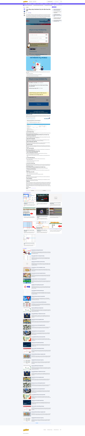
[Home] (24, 9)
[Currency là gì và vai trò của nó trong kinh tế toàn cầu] (27, 275)
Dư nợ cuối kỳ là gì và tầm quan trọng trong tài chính (38, 336)
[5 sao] (35, 188)
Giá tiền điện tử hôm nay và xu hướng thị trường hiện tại (39, 429)
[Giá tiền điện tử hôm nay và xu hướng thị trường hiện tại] (27, 431)
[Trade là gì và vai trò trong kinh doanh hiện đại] (27, 344)
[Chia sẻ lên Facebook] (24, 11)
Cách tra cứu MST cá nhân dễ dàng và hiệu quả (38, 348)
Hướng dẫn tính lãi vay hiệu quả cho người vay (38, 417)
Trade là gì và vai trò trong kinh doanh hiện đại (38, 342)
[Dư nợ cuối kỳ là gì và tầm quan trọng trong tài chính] (27, 338)
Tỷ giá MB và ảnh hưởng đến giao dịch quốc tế (38, 284)
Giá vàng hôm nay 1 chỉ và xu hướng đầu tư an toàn (42, 5)
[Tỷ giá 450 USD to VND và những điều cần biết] (27, 321)
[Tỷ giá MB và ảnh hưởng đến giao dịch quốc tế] (27, 286)
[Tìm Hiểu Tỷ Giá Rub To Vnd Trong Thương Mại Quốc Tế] (27, 281)
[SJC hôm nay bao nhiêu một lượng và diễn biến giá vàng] (27, 304)
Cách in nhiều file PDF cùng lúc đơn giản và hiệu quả (29, 230)
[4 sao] (34, 188)
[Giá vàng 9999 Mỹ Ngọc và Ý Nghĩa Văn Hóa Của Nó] (27, 315)
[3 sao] (33, 188)
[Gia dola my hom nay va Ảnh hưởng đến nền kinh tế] (27, 327)
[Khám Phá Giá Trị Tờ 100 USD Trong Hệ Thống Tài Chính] (27, 425)
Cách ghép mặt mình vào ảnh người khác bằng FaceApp (55, 203)
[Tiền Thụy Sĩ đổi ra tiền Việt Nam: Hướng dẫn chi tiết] (27, 356)
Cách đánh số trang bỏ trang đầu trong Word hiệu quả (42, 230)
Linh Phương (29, 12)
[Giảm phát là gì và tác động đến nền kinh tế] (27, 252)
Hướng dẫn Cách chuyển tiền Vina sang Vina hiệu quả (29, 203)
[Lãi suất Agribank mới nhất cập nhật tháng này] (27, 292)
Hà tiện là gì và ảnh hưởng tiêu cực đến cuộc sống (30, 5)
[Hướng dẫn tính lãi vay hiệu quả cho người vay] (27, 362)
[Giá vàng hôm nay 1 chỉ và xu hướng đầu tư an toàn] (27, 269)
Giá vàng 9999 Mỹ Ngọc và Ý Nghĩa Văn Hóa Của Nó (38, 313)
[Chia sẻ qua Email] (24, 13)
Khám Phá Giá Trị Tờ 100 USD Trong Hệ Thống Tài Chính (39, 423)
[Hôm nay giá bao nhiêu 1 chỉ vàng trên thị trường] (27, 257)
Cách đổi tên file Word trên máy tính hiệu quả (29, 243)
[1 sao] (31, 188)
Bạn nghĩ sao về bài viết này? (28, 188)
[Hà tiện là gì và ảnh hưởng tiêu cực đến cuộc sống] (27, 263)
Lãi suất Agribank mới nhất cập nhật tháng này (38, 290)
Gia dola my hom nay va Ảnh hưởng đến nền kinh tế (38, 325)
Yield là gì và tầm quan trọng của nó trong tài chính (38, 296)
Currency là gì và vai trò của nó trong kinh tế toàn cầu (38, 273)
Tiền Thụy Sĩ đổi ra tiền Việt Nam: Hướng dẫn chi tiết (38, 354)
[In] (24, 15)
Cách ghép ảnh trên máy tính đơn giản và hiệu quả (42, 217)
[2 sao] (32, 188)
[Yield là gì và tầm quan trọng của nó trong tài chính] (27, 298)
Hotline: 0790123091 (50, 1)
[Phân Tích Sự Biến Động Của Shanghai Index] (27, 310)
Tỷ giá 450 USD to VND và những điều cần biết (38, 319)
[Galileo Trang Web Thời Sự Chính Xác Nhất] (25, 1)
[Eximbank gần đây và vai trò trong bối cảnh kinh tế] (27, 333)
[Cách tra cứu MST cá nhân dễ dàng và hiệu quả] (27, 350)
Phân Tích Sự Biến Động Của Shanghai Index (37, 365)
